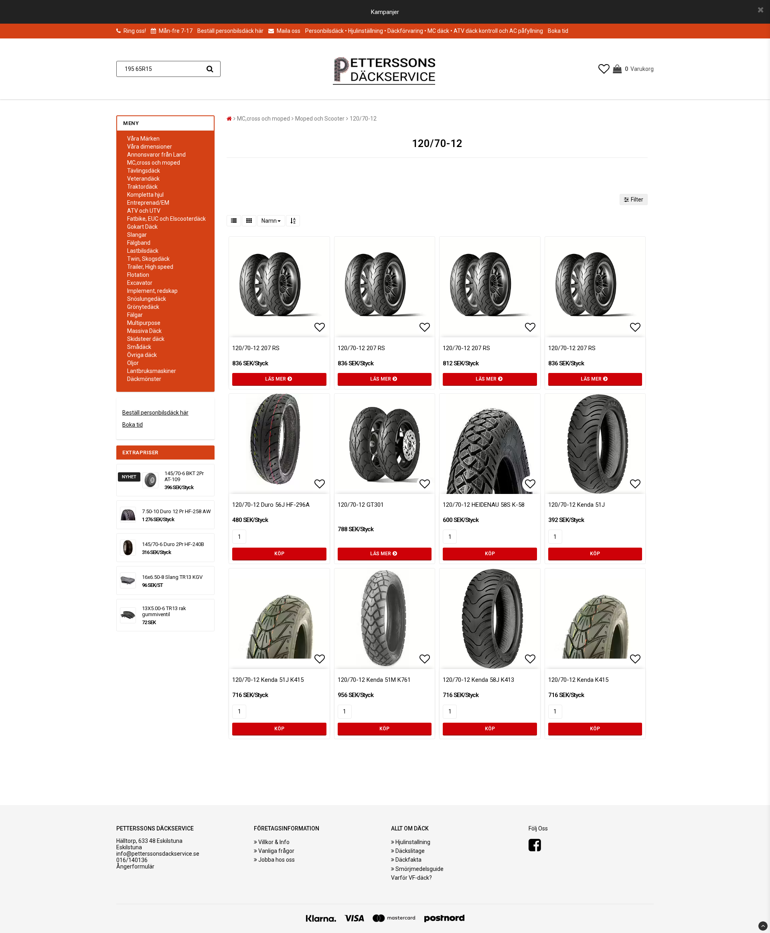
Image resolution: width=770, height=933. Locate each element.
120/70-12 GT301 (361, 504)
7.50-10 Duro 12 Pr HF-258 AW (176, 511)
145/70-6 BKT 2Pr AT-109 (184, 476)
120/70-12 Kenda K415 (578, 679)
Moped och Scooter (319, 118)
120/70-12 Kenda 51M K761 (374, 679)
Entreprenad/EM (148, 202)
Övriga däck (142, 355)
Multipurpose (143, 323)
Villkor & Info (274, 842)
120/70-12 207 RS (256, 348)
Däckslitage (410, 851)
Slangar (137, 235)
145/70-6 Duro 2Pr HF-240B (173, 544)
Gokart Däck (142, 227)
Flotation (138, 275)
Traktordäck (142, 186)
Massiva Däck (144, 331)
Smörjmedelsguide (419, 869)
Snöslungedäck (146, 299)
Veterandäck (143, 178)
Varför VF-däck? (411, 878)
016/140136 (132, 860)
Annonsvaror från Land (156, 154)
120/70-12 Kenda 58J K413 (478, 679)
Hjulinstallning (412, 842)
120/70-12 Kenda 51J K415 (268, 679)
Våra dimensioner (149, 146)
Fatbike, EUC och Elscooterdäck (166, 219)
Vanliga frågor (276, 851)
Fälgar (135, 315)
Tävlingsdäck (143, 170)
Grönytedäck (143, 307)
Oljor (133, 363)
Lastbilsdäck (142, 251)
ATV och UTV (143, 211)
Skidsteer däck (145, 339)
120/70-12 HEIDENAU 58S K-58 (484, 504)
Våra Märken (143, 138)
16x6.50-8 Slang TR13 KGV (172, 577)
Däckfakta (408, 859)
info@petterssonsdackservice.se (157, 853)
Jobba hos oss (276, 859)
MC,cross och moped (153, 162)
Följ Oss (538, 828)
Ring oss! (135, 31)
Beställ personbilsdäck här (230, 31)
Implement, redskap (152, 291)
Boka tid (558, 31)
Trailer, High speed (150, 267)
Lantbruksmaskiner (151, 371)
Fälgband (138, 243)
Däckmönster (144, 379)
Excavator (139, 283)
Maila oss (288, 31)
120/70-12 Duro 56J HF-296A (271, 504)
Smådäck (139, 347)
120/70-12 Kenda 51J (576, 504)
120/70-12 (363, 118)
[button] (604, 69)
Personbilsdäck (324, 31)
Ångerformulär (135, 866)
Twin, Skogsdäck (148, 259)
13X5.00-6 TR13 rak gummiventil (164, 611)
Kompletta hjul (145, 194)
